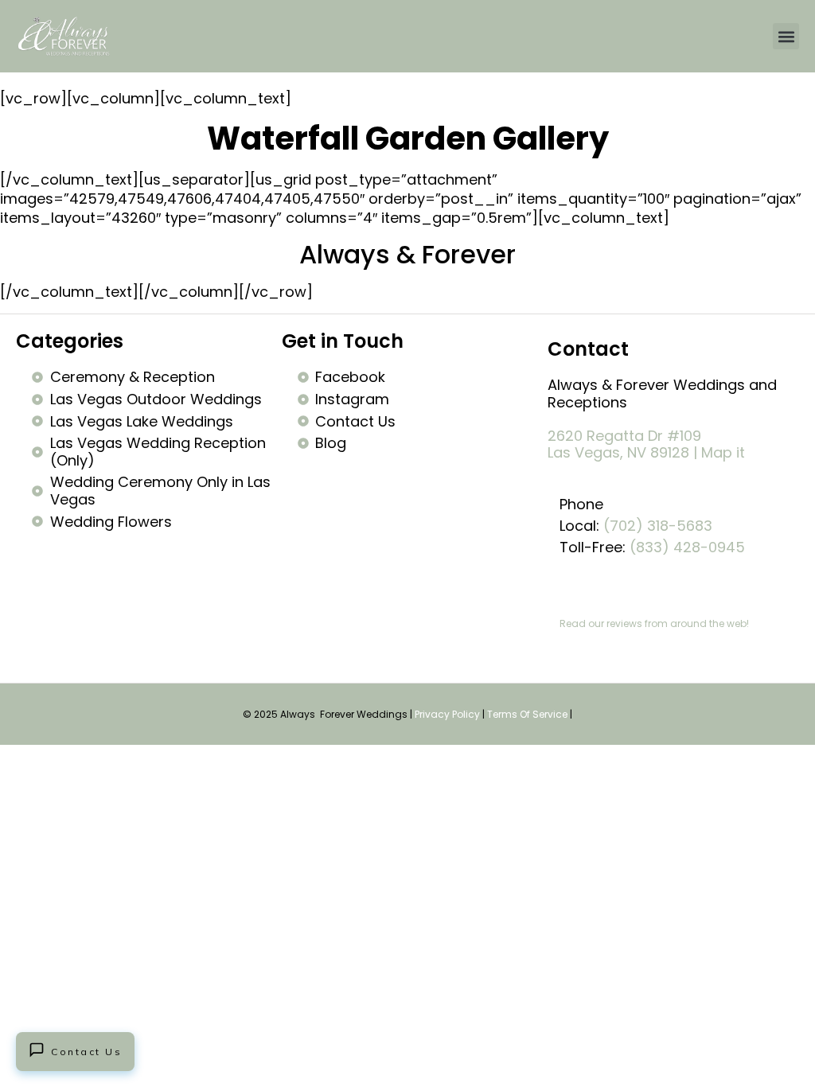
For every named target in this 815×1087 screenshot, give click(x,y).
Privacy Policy (447, 714)
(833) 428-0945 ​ (689, 547)
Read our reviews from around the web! (654, 623)
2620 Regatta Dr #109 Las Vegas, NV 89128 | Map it (646, 444)
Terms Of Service (527, 714)
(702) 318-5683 (657, 526)
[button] (786, 36)
